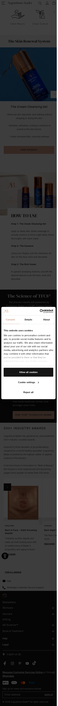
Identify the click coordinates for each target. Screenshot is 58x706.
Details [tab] (28, 319)
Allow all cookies (28, 372)
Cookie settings (26, 382)
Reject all (28, 392)
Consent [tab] (10, 319)
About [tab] (46, 319)
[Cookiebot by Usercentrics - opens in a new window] (40, 311)
